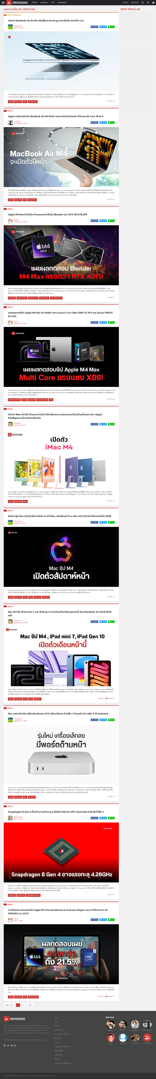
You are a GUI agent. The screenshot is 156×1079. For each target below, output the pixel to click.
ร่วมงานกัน (58, 1055)
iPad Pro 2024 (33, 997)
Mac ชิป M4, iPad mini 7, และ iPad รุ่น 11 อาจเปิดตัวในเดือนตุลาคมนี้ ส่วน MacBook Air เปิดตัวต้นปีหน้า (59, 613)
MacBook (46, 597)
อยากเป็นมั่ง (147, 1043)
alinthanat (17, 423)
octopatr (110, 1030)
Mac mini (37, 597)
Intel (51, 400)
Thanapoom (18, 26)
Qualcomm (21, 895)
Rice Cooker (147, 1030)
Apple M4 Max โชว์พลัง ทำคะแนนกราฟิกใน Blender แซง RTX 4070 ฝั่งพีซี (47, 214)
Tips (52, 2)
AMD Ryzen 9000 (14, 400)
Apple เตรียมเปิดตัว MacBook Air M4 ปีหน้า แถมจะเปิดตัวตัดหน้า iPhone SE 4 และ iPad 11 (55, 116)
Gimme (122, 1030)
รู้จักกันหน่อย (59, 1051)
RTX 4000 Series (56, 298)
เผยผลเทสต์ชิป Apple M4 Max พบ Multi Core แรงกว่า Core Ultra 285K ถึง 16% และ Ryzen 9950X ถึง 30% (60, 314)
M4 (25, 200)
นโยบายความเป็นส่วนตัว (63, 1063)
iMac (25, 501)
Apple (11, 101)
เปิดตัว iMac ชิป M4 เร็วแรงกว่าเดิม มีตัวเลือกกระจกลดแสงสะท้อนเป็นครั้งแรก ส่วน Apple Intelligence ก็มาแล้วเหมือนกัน (55, 416)
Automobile (62, 2)
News (10, 110)
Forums (57, 1042)
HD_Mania (135, 1043)
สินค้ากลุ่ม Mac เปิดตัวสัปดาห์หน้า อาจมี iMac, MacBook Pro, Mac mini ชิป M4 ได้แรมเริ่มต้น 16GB (59, 516)
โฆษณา (57, 1059)
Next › (30, 1005)
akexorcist (122, 1043)
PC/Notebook (14, 15)
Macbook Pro (44, 298)
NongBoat (17, 121)
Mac (25, 101)
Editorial (44, 2)
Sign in (125, 2)
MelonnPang (18, 817)
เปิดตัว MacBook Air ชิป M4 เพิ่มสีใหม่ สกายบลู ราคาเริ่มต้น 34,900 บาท (46, 20)
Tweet (104, 27)
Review (34, 2)
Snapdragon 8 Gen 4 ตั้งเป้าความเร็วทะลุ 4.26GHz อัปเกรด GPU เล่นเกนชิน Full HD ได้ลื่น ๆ (56, 812)
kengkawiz (135, 1030)
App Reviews (59, 1030)
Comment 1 (111, 698)
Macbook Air (33, 101)
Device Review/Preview (62, 1034)
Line (112, 27)
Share (95, 27)
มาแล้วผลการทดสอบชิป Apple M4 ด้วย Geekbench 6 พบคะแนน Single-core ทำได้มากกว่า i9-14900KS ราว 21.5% (58, 911)
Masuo (16, 220)
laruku (111, 1043)
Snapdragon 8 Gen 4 (33, 895)
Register (134, 2)
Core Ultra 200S (42, 400)
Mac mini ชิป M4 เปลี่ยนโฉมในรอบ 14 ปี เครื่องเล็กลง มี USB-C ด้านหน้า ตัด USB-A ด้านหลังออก (58, 713)
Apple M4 (18, 101)
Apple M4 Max (22, 298)
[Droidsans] (17, 2)
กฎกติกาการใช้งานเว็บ (62, 1046)
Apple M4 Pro (33, 298)
